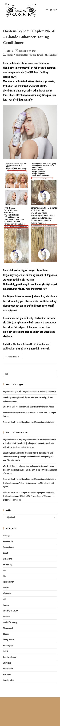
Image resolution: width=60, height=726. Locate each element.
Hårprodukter (22, 54)
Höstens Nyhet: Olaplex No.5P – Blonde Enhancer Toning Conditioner (29, 37)
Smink (5, 651)
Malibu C (6, 616)
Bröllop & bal (8, 541)
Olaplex (6, 633)
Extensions (7, 558)
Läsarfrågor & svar (10, 610)
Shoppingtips (50, 54)
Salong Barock (36, 54)
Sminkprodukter (9, 656)
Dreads (5, 552)
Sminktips (7, 662)
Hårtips (10, 54)
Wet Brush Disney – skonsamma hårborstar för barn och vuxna (28, 406)
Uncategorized (8, 680)
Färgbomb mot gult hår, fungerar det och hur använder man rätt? (29, 391)
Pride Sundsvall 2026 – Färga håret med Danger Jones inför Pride (28, 422)
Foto (4, 570)
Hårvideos (7, 593)
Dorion (10, 50)
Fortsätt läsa (14, 357)
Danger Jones (8, 547)
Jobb (4, 599)
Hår (4, 576)
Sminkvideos (8, 668)
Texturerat (7, 674)
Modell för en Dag (10, 622)
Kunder (6, 605)
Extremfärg (7, 564)
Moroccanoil (8, 628)
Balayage (6, 535)
